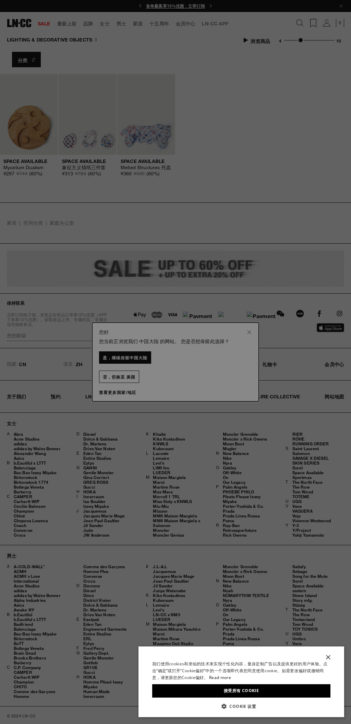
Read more (220, 677)
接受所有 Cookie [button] (241, 690)
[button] (241, 706)
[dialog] (241, 681)
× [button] (327, 657)
